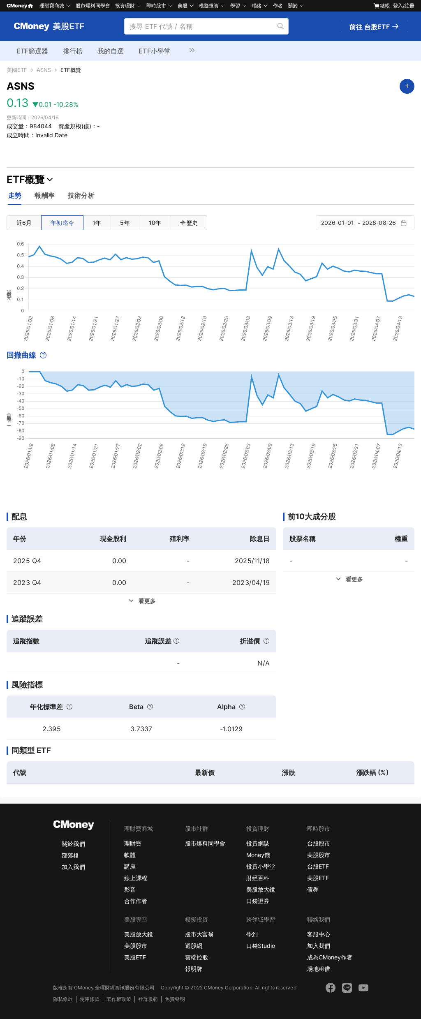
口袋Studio (260, 945)
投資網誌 (257, 843)
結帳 (385, 5)
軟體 (130, 854)
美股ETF (318, 877)
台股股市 (318, 843)
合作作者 (135, 900)
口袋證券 (257, 900)
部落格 (70, 855)
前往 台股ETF (370, 27)
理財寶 (132, 843)
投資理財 (125, 5)
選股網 (193, 945)
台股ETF (318, 866)
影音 (130, 889)
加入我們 (73, 866)
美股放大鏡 (260, 889)
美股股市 (318, 854)
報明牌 (193, 968)
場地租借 (318, 968)
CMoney (17, 5)
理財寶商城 (51, 5)
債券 (313, 889)
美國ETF (17, 70)
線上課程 (135, 877)
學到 (252, 934)
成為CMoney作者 (329, 957)
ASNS (44, 70)
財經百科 (257, 877)
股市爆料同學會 (93, 5)
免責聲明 (175, 999)
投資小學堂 (260, 866)
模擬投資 (209, 5)
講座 (130, 866)
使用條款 (89, 999)
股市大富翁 (199, 934)
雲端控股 (196, 957)
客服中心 (318, 934)
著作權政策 (118, 999)
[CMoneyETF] (49, 26)
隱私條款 (63, 999)
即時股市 (156, 5)
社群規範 (148, 999)
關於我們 (73, 843)
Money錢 (258, 854)
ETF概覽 (70, 70)
